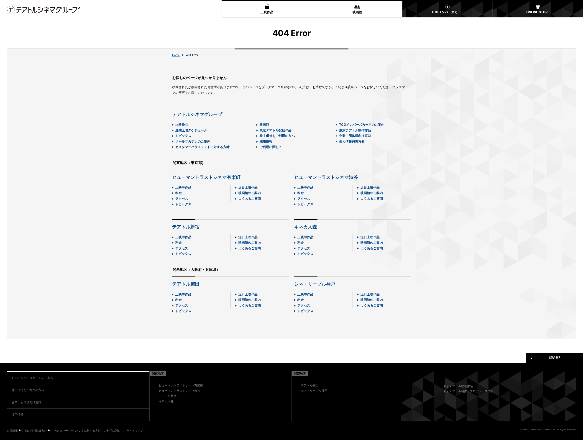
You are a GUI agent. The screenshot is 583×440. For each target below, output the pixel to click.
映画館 (264, 124)
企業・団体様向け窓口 (355, 136)
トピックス (183, 136)
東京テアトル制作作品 (355, 130)
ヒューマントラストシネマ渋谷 (326, 177)
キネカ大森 (305, 227)
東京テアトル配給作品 (276, 130)
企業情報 (12, 430)
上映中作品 (183, 187)
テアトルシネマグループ (197, 114)
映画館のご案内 (249, 193)
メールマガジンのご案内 (192, 141)
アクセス (181, 198)
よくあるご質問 (249, 198)
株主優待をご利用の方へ (277, 136)
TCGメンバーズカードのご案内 (361, 124)
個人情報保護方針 (352, 141)
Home (176, 55)
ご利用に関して (271, 147)
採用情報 (266, 141)
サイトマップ (135, 430)
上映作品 (181, 124)
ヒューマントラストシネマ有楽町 (206, 177)
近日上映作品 (248, 187)
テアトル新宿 (185, 227)
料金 (178, 193)
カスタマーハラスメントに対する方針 (202, 147)
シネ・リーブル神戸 (314, 284)
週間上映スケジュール (191, 130)
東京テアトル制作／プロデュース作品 (468, 391)
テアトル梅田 (185, 284)
